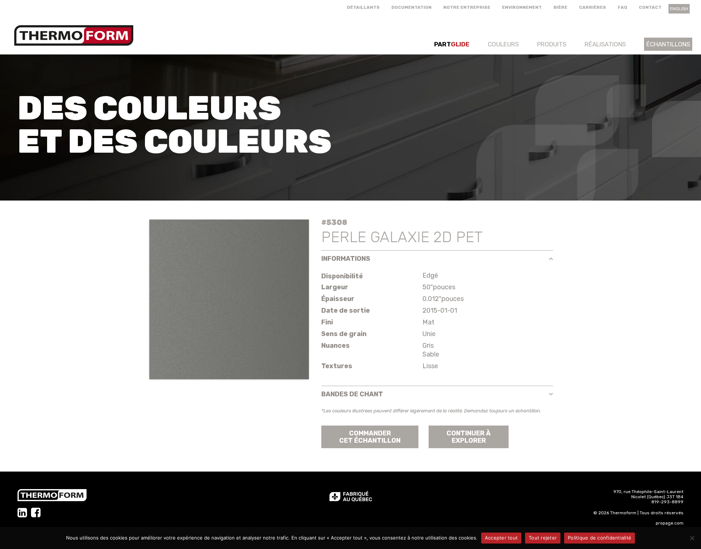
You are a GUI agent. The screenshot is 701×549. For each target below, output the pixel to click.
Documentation (411, 7)
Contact (650, 7)
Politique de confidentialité (599, 538)
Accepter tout (501, 538)
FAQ (622, 7)
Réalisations (605, 44)
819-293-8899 (667, 501)
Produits (551, 44)
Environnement (522, 7)
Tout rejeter (543, 538)
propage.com (669, 523)
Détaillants (363, 7)
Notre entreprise (466, 7)
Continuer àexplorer (469, 437)
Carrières (592, 7)
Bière (560, 7)
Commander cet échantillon (370, 437)
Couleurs (503, 44)
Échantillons (668, 44)
